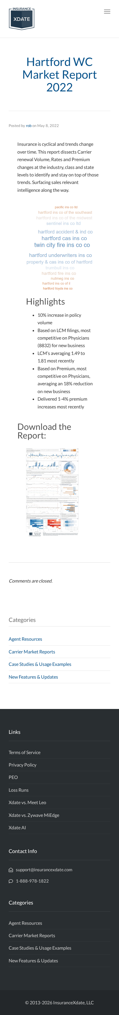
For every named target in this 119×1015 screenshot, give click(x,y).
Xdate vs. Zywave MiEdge (34, 815)
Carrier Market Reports (32, 651)
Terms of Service (24, 752)
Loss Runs (19, 790)
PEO (13, 777)
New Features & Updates (33, 676)
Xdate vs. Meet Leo (27, 802)
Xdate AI (17, 827)
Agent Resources (25, 639)
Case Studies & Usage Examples (40, 664)
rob (28, 125)
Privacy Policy (22, 764)
